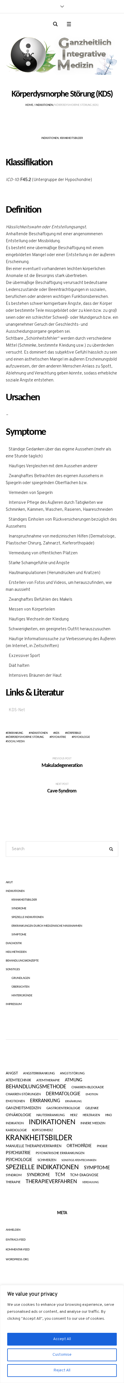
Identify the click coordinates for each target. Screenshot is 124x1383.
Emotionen (15, 1101)
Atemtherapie (48, 1080)
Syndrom (14, 1175)
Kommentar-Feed (18, 1249)
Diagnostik (14, 943)
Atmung (73, 1080)
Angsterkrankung (39, 1073)
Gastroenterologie (63, 1108)
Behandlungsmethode (36, 1087)
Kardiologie (16, 1130)
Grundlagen (21, 978)
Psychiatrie (58, 737)
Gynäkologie (18, 1115)
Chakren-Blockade (88, 1087)
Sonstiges (13, 969)
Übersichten (20, 987)
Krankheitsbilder (71, 138)
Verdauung (90, 1182)
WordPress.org (17, 1259)
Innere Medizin (92, 1123)
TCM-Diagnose (84, 1175)
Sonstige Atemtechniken (78, 1160)
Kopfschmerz (42, 1130)
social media (16, 741)
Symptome (19, 934)
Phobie (102, 1146)
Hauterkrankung (50, 1115)
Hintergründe (22, 995)
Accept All (62, 1339)
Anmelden (13, 1230)
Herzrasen (91, 1115)
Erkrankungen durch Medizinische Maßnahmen (47, 926)
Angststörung (72, 1073)
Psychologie (81, 737)
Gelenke (92, 1108)
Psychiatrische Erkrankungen (60, 1153)
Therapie (13, 1182)
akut (9, 882)
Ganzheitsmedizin (23, 1108)
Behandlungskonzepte (22, 960)
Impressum (14, 1004)
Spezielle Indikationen (28, 917)
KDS (57, 733)
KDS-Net (17, 710)
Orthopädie (79, 1146)
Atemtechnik (18, 1080)
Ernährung (73, 1101)
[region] (62, 1334)
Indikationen (44, 105)
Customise (62, 1354)
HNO (108, 1115)
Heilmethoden (16, 952)
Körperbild (74, 733)
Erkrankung (15, 733)
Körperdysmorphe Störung (25, 737)
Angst (12, 1073)
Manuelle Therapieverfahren (33, 1146)
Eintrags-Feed (16, 1239)
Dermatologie (63, 1093)
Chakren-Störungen (23, 1094)
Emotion (92, 1094)
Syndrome (19, 908)
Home (29, 105)
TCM (60, 1174)
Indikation (15, 1123)
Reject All (62, 1370)
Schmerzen (46, 1160)
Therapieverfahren (51, 1182)
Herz (74, 1115)
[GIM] (62, 53)
